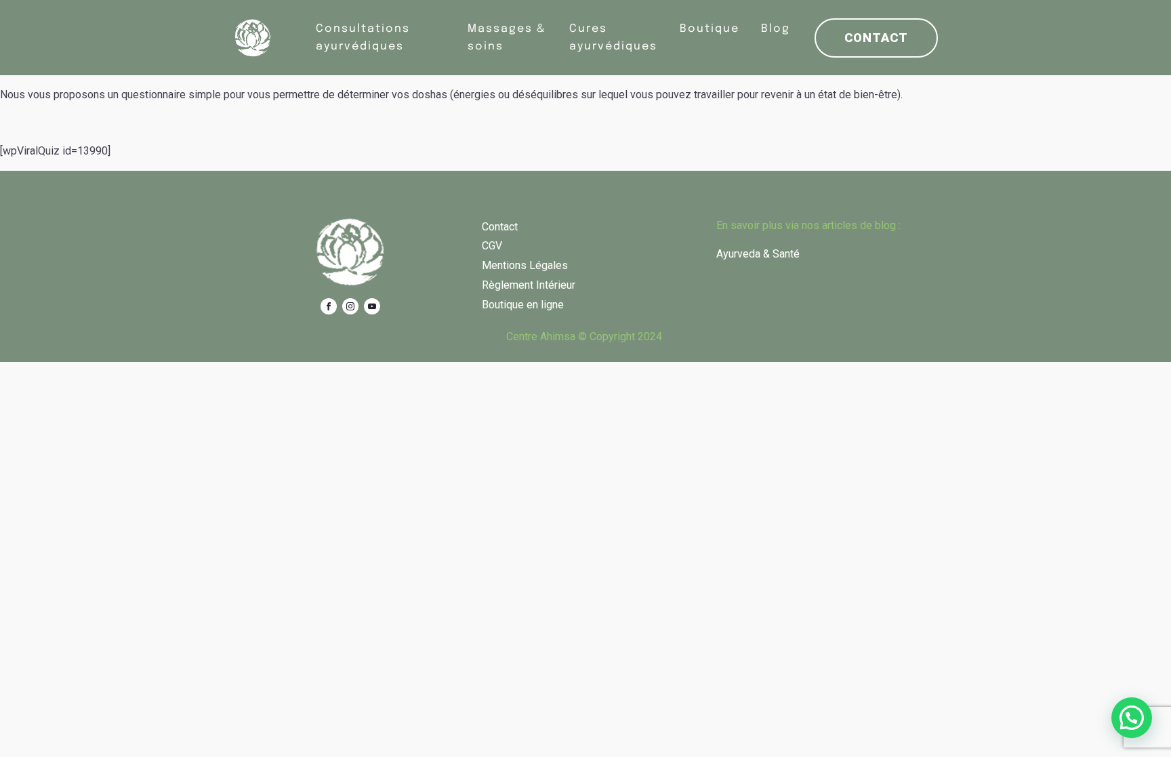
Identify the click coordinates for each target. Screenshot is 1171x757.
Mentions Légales (525, 265)
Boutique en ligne (523, 304)
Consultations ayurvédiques (363, 37)
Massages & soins (507, 37)
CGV (492, 245)
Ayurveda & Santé (758, 253)
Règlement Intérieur (528, 285)
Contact (876, 37)
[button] (1131, 717)
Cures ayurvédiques (613, 37)
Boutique (709, 29)
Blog (775, 29)
